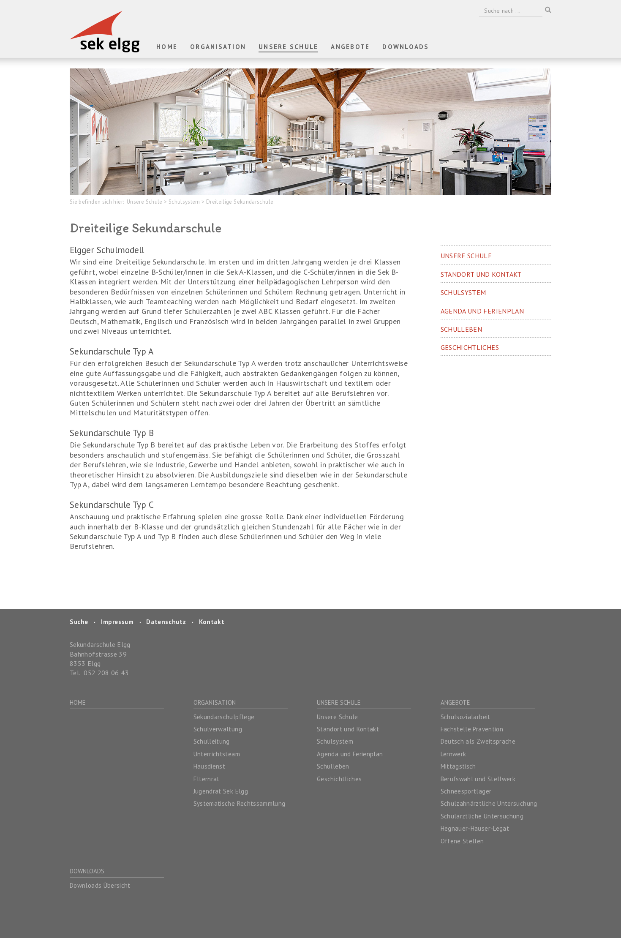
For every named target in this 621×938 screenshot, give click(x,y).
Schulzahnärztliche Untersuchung (489, 803)
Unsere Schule (145, 201)
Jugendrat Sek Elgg (220, 791)
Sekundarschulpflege (224, 717)
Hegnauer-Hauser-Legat (475, 828)
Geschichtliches (339, 779)
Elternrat (206, 779)
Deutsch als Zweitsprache (478, 741)
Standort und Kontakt (348, 729)
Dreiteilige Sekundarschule (239, 201)
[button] (218, 47)
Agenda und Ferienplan (350, 754)
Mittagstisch (458, 766)
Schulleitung (211, 741)
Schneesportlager (466, 791)
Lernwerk (453, 754)
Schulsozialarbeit (465, 717)
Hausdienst (209, 766)
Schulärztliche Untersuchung (482, 816)
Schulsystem (185, 201)
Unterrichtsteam (216, 754)
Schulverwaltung (217, 729)
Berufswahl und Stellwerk (478, 779)
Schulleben (333, 766)
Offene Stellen (462, 841)
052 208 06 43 (106, 672)
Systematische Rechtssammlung (239, 803)
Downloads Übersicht (100, 885)
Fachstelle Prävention (472, 729)
